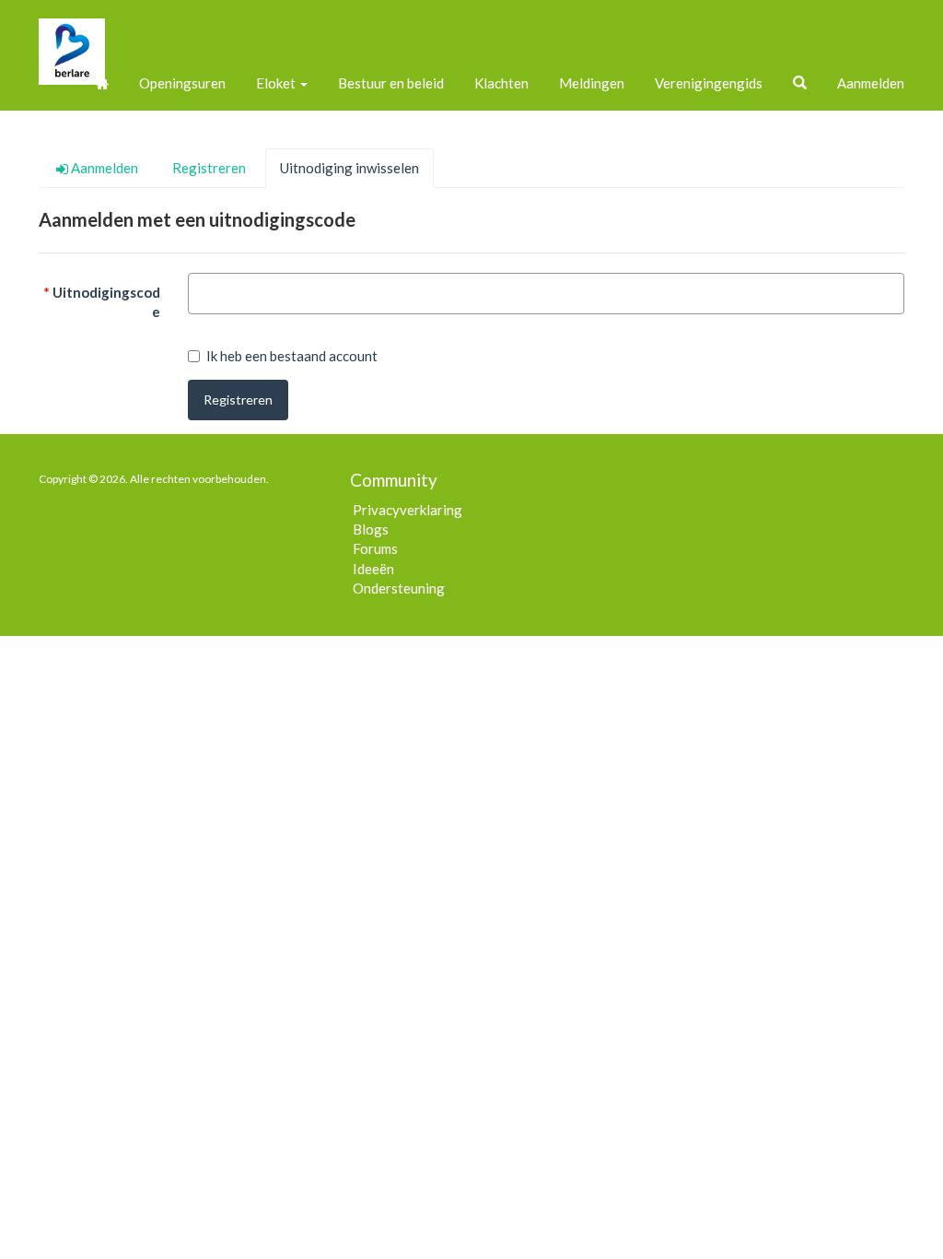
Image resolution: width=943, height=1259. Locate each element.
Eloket (277, 83)
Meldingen (591, 83)
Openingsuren (182, 83)
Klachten (501, 83)
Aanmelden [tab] (103, 167)
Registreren (238, 399)
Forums (375, 548)
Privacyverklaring (407, 509)
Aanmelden (870, 83)
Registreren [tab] (209, 167)
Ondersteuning (399, 588)
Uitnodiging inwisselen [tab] (349, 167)
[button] (800, 83)
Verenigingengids (709, 83)
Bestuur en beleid (391, 83)
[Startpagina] (102, 83)
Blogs (371, 529)
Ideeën (373, 568)
